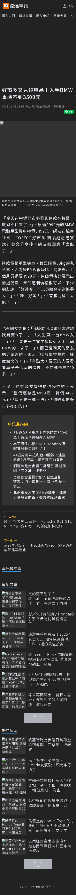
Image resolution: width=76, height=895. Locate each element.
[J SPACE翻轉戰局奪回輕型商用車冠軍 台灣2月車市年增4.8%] (14, 680)
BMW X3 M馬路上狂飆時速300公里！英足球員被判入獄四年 (40, 434)
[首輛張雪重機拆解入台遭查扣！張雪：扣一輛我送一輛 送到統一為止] (14, 786)
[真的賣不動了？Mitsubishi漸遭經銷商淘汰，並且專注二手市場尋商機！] (14, 599)
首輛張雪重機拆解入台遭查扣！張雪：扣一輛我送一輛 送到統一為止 (39, 481)
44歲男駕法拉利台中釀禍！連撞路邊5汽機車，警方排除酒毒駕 (39, 457)
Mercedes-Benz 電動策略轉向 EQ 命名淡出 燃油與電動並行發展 (50, 659)
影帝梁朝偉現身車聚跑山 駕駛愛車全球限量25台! (49, 803)
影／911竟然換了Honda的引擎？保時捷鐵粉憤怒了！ (51, 619)
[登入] (64, 6)
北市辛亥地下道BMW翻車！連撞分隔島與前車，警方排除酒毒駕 (40, 495)
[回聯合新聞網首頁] (6, 6)
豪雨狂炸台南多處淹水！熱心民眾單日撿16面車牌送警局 (50, 846)
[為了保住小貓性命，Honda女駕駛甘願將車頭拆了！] (14, 766)
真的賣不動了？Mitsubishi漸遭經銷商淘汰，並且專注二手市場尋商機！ (49, 598)
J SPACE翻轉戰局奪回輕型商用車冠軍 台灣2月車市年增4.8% (49, 679)
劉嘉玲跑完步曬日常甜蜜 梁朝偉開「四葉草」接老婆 (39, 468)
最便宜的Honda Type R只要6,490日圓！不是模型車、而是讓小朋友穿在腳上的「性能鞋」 (50, 825)
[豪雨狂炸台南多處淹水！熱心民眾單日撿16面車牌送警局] (14, 847)
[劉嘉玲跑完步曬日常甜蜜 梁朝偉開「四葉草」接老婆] (14, 745)
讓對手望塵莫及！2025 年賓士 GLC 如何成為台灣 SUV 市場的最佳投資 (50, 639)
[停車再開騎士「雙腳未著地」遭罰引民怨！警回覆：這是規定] (14, 700)
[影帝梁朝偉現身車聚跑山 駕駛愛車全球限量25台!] (14, 806)
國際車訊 (42, 15)
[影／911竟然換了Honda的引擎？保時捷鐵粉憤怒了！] (14, 620)
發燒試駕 (25, 15)
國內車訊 (8, 15)
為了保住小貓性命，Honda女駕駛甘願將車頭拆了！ (39, 446)
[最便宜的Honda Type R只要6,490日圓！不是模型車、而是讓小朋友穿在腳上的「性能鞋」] (14, 826)
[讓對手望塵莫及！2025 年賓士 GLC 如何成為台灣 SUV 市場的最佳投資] (14, 640)
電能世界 (60, 15)
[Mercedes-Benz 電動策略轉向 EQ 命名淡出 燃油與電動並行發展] (14, 660)
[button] (71, 6)
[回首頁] (19, 6)
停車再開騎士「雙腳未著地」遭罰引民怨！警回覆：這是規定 (49, 699)
